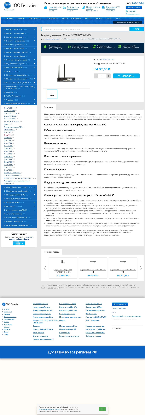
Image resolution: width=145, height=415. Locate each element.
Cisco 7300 (8, 170)
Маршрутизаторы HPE (17, 194)
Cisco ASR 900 (9, 111)
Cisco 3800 (8, 159)
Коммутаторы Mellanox (17, 56)
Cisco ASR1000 (9, 113)
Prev (45, 268)
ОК (102, 409)
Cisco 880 (8, 138)
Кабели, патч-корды (16, 221)
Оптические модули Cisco (18, 59)
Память (7, 124)
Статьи (108, 18)
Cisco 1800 (8, 148)
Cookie (117, 18)
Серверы (12, 99)
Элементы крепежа (15, 213)
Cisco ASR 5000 (10, 116)
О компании (8, 312)
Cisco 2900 (8, 157)
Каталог (10, 18)
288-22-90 (135, 3)
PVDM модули (9, 130)
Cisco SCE (7, 132)
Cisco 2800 (8, 154)
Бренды (65, 18)
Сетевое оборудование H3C (19, 225)
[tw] (113, 312)
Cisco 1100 (8, 140)
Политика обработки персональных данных (126, 316)
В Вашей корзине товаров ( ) (128, 22)
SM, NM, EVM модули (11, 121)
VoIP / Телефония (15, 96)
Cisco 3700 (8, 146)
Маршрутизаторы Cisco (18, 103)
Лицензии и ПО (15, 202)
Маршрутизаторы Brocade (18, 191)
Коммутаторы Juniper (17, 33)
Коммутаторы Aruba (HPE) (18, 52)
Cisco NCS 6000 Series (12, 175)
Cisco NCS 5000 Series (12, 173)
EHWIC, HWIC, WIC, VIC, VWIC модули (17, 178)
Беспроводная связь (16, 67)
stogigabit (132, 11)
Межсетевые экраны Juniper (19, 78)
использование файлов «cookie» (50, 409)
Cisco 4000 (8, 165)
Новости (88, 18)
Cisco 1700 (8, 143)
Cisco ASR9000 (10, 119)
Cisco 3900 (8, 162)
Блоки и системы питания (19, 217)
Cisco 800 (8, 135)
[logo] (21, 5)
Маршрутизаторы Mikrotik (18, 198)
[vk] (115, 312)
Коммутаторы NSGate (17, 48)
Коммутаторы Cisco (16, 29)
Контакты (98, 18)
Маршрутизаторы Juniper (19, 187)
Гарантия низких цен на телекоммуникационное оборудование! (77, 3)
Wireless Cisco (13, 71)
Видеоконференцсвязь (17, 63)
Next (140, 268)
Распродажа (76, 18)
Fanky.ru (134, 319)
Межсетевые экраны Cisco (19, 75)
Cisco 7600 (8, 108)
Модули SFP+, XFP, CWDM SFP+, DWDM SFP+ (19, 87)
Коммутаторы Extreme (17, 40)
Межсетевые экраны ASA (13, 127)
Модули (12, 92)
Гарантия (20, 18)
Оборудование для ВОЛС (17, 210)
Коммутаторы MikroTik (17, 44)
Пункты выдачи (52, 18)
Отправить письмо (132, 14)
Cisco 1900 (8, 151)
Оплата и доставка (35, 18)
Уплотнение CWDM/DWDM (19, 82)
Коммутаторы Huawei (17, 37)
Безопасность (14, 206)
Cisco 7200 (8, 167)
